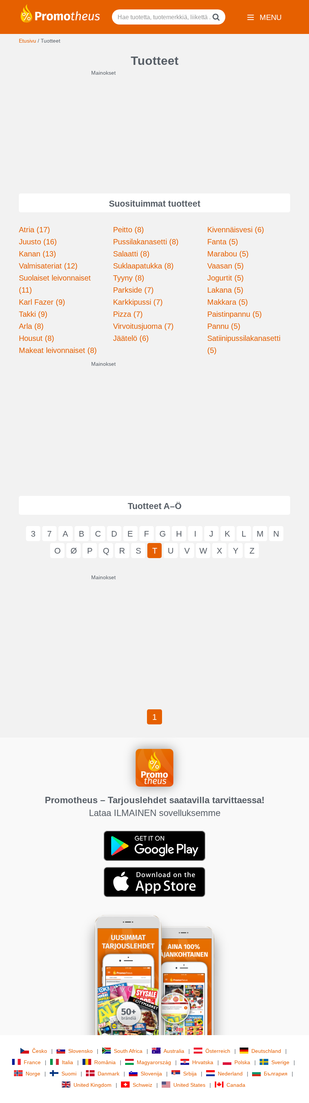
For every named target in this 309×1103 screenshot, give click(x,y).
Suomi (68, 1074)
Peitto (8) (128, 230)
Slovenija (151, 1074)
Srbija (190, 1074)
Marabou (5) (228, 254)
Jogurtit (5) (225, 278)
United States (189, 1085)
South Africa (128, 1051)
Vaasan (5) (225, 266)
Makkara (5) (227, 302)
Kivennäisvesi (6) (235, 230)
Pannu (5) (223, 326)
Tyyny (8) (128, 278)
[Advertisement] (154, 129)
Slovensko (80, 1051)
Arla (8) (31, 326)
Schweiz (142, 1085)
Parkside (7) (133, 290)
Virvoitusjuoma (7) (143, 326)
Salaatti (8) (131, 254)
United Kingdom (92, 1085)
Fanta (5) (222, 242)
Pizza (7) (128, 314)
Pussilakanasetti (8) (146, 242)
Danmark (108, 1074)
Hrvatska (202, 1062)
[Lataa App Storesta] (154, 882)
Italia (67, 1062)
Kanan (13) (37, 254)
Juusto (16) (38, 242)
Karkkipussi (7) (138, 302)
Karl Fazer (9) (42, 302)
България (276, 1074)
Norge (33, 1074)
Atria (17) (34, 230)
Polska (242, 1062)
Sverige (280, 1062)
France (32, 1062)
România (105, 1062)
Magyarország (154, 1062)
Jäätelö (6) (131, 338)
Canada (235, 1085)
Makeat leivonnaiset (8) (58, 350)
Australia (174, 1051)
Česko (39, 1051)
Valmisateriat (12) (48, 266)
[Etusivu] (60, 13)
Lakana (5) (225, 290)
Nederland (230, 1074)
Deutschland (266, 1051)
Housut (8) (36, 338)
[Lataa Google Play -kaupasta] (154, 845)
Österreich (217, 1051)
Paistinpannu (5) (234, 314)
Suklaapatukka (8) (143, 266)
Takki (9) (33, 314)
